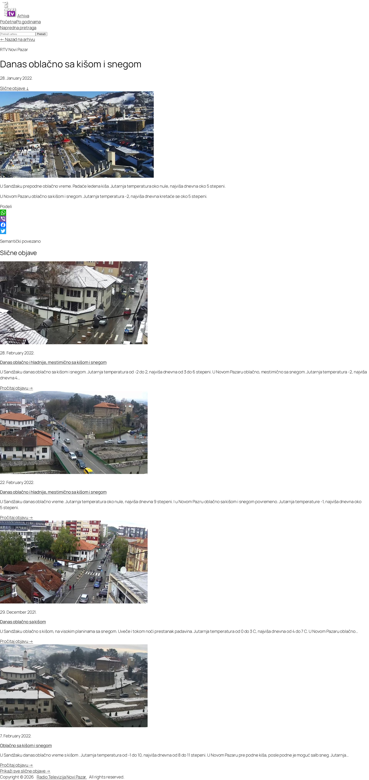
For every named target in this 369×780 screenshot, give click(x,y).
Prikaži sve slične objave (25, 771)
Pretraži (41, 34)
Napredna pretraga (18, 28)
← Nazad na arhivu (17, 39)
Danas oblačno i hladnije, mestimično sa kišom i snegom (53, 362)
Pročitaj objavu (16, 388)
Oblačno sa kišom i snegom (26, 745)
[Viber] (184, 219)
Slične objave (14, 88)
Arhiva (23, 16)
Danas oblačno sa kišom (23, 622)
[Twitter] (184, 231)
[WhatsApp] (184, 213)
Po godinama (28, 22)
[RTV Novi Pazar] (8, 16)
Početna (8, 22)
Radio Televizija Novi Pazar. (62, 777)
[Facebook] (184, 225)
